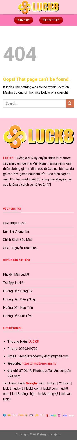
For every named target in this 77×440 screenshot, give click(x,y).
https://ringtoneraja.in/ (39, 363)
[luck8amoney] (38, 7)
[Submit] (70, 103)
